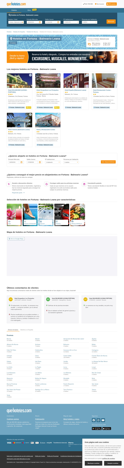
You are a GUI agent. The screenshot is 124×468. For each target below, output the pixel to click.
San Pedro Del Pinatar (13, 389)
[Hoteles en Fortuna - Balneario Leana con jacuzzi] (45, 215)
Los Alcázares (11, 372)
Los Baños (38, 372)
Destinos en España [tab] (26, 330)
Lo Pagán (38, 367)
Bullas (94, 344)
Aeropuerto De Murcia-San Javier (73, 339)
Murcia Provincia (12, 384)
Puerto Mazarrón (68, 384)
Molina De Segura (40, 378)
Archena (37, 344)
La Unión (9, 367)
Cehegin (9, 355)
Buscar (111, 21)
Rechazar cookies (93, 463)
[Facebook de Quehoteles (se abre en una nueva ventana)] (94, 420)
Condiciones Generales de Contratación (71, 456)
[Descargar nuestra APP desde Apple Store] (106, 428)
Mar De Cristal (96, 372)
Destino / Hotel (12, 19)
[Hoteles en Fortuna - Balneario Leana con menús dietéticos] (77, 215)
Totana (94, 389)
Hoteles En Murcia (32, 32)
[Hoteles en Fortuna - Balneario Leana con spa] (14, 215)
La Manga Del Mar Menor (100, 361)
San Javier (95, 384)
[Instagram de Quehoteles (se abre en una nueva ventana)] (98, 420)
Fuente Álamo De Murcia (99, 355)
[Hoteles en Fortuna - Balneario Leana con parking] (61, 215)
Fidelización (39, 419)
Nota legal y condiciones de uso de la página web (20, 456)
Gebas (9, 361)
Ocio (29, 10)
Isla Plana (38, 361)
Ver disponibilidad (108, 162)
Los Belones (67, 372)
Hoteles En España (19, 32)
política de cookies (108, 458)
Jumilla (65, 361)
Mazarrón (10, 378)
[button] (111, 4)
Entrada (32, 19)
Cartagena (95, 350)
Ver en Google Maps (17, 238)
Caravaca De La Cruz (70, 350)
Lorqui (94, 367)
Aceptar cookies (113, 463)
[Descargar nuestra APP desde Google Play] (97, 428)
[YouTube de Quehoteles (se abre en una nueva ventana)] (103, 420)
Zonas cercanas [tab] (13, 330)
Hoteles (9, 32)
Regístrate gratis (17, 192)
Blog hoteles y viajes (71, 419)
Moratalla (66, 378)
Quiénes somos (13, 419)
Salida (49, 19)
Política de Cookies (40, 456)
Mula (93, 378)
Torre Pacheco (67, 389)
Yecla (8, 395)
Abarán (37, 339)
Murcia (9, 339)
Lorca (65, 367)
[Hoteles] (21, 4)
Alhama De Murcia (12, 344)
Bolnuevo (66, 344)
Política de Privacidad (53, 456)
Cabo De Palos (11, 350)
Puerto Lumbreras (40, 384)
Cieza (37, 355)
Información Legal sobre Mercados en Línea (18, 459)
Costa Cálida (67, 355)
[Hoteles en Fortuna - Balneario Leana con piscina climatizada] (30, 215)
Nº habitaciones (68, 19)
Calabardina (39, 350)
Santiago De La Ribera (42, 389)
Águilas (94, 339)
